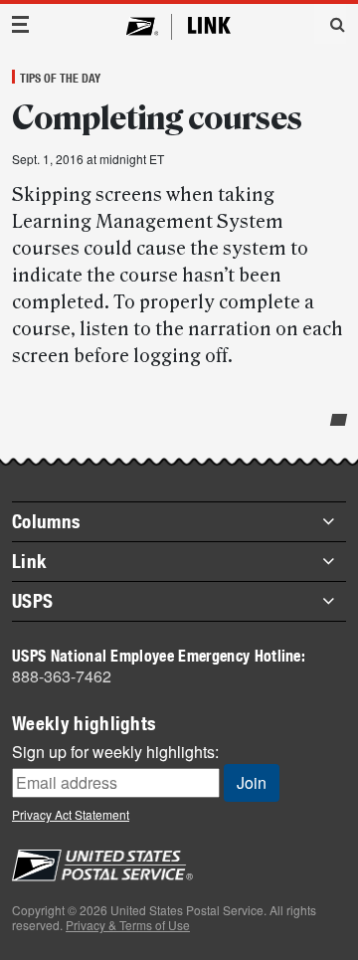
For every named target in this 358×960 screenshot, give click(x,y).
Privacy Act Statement (70, 814)
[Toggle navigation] (21, 24)
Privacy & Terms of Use (128, 924)
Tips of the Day (60, 78)
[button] (330, 24)
